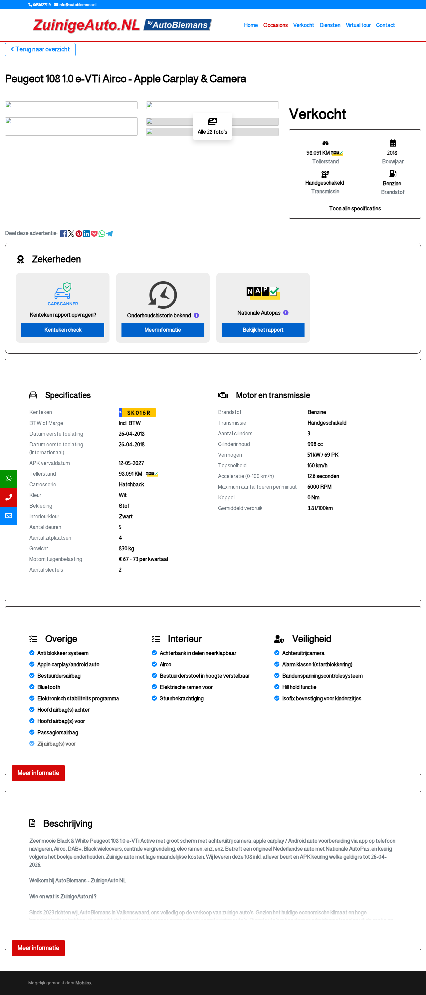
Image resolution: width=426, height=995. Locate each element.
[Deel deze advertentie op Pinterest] (79, 233)
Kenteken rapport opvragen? (63, 315)
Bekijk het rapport (263, 330)
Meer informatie (163, 330)
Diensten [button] (330, 25)
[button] (355, 208)
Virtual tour (358, 25)
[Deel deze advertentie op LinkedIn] (87, 233)
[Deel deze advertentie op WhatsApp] (102, 233)
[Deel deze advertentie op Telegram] (109, 233)
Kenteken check (63, 330)
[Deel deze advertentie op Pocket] (95, 233)
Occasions (275, 25)
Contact (385, 25)
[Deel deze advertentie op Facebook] (64, 233)
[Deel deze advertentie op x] (71, 233)
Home (251, 25)
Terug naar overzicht (42, 49)
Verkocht (303, 25)
